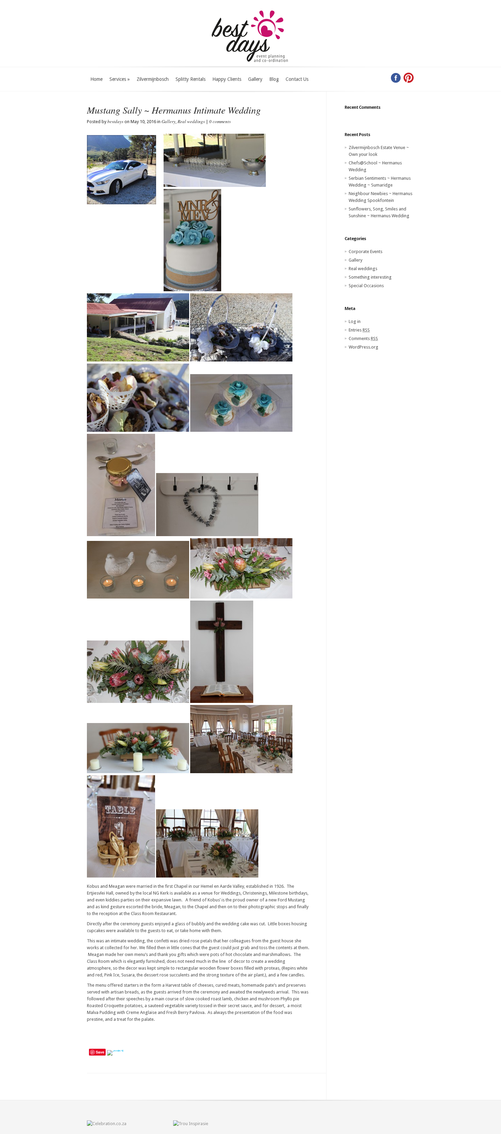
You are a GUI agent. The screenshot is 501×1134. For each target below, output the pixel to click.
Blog (274, 79)
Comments (363, 338)
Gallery (255, 79)
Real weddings (191, 121)
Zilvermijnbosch (153, 79)
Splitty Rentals (191, 79)
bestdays (115, 121)
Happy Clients (226, 79)
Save (100, 1052)
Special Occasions (366, 285)
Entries (359, 330)
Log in (355, 321)
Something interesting (370, 277)
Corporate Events (365, 251)
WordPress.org (363, 347)
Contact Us (297, 79)
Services (119, 79)
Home (96, 79)
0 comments (220, 121)
